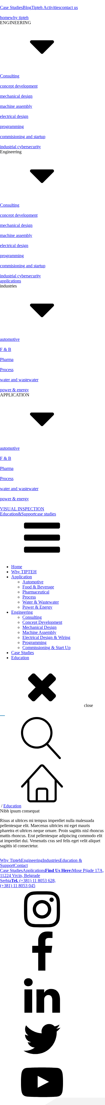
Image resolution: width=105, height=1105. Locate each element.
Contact (21, 865)
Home (16, 566)
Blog (27, 7)
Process (29, 597)
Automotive (32, 581)
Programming (34, 642)
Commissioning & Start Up (46, 647)
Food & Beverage (38, 587)
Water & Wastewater (40, 602)
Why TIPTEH (24, 571)
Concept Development (42, 622)
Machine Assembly (39, 632)
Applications (34, 870)
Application (21, 576)
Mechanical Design (39, 627)
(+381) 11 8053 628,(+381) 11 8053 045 (28, 883)
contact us (69, 7)
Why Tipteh (10, 860)
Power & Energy (37, 607)
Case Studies (11, 7)
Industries (51, 860)
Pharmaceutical (35, 592)
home (5, 17)
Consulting (32, 617)
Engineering (22, 612)
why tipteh (19, 17)
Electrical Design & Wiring (46, 637)
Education (20, 657)
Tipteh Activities (45, 7)
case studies (45, 514)
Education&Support (17, 514)
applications (10, 280)
